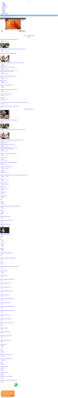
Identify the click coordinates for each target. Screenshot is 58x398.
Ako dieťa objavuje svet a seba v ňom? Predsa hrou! (6, 322)
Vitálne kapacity (2, 189)
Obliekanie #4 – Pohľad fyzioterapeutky (5, 216)
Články (2, 50)
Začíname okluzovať (2, 97)
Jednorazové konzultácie (5, 6)
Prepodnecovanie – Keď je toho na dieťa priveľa (6, 166)
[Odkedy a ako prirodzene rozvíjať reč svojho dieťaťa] (9, 70)
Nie (8, 395)
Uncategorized (2, 208)
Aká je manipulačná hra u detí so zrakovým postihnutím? (7, 310)
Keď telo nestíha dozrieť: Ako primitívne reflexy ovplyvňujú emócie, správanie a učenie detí (11, 62)
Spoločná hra (2, 262)
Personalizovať (4, 395)
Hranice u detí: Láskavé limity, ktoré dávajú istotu (6, 354)
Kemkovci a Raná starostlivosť (4, 372)
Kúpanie (1, 239)
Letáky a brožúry (4, 8)
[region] (7, 393)
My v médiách (4, 3)
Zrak (1, 268)
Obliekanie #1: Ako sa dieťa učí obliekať (5, 234)
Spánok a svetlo (2, 201)
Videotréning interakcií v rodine (4, 366)
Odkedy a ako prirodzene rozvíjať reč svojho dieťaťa (7, 71)
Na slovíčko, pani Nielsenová (3, 275)
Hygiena (2, 245)
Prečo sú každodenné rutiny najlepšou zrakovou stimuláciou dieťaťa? (9, 39)
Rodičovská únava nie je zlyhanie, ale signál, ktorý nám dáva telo (8, 153)
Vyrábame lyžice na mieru (4, 13)
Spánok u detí (2, 210)
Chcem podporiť (3, 9)
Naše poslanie (4, 2)
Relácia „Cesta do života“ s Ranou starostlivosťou (6, 376)
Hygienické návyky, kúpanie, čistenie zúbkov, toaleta (6, 252)
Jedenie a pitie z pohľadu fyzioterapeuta (5, 331)
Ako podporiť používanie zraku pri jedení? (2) (6, 335)
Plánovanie (1, 362)
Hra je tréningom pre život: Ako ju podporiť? (6, 318)
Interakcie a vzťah (3, 356)
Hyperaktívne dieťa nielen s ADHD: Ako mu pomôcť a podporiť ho (8, 89)
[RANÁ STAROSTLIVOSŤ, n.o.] (29, 0)
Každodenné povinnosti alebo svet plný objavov (6, 358)
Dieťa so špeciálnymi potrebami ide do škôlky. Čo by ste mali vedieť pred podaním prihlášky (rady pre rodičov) (14, 102)
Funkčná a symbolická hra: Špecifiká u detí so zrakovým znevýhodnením (9, 266)
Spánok (1, 199)
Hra (0, 255)
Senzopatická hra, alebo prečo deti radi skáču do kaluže (7, 298)
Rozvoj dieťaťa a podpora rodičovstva (5, 41)
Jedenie (1, 325)
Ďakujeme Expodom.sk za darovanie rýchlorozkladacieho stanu (8, 53)
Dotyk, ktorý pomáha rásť (3, 80)
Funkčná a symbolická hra (3, 270)
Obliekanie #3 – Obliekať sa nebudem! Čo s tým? (6, 220)
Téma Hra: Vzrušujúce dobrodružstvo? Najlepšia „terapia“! (7, 306)
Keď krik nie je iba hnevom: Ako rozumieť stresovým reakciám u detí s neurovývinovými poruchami (12, 129)
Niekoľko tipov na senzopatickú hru (4, 294)
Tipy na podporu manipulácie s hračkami (5, 302)
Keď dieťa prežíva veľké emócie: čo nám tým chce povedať (7, 67)
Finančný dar (4, 11)
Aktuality (2, 40)
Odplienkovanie (2, 248)
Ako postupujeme (4, 5)
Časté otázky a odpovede (5, 7)
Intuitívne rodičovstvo (3, 186)
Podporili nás (4, 12)
